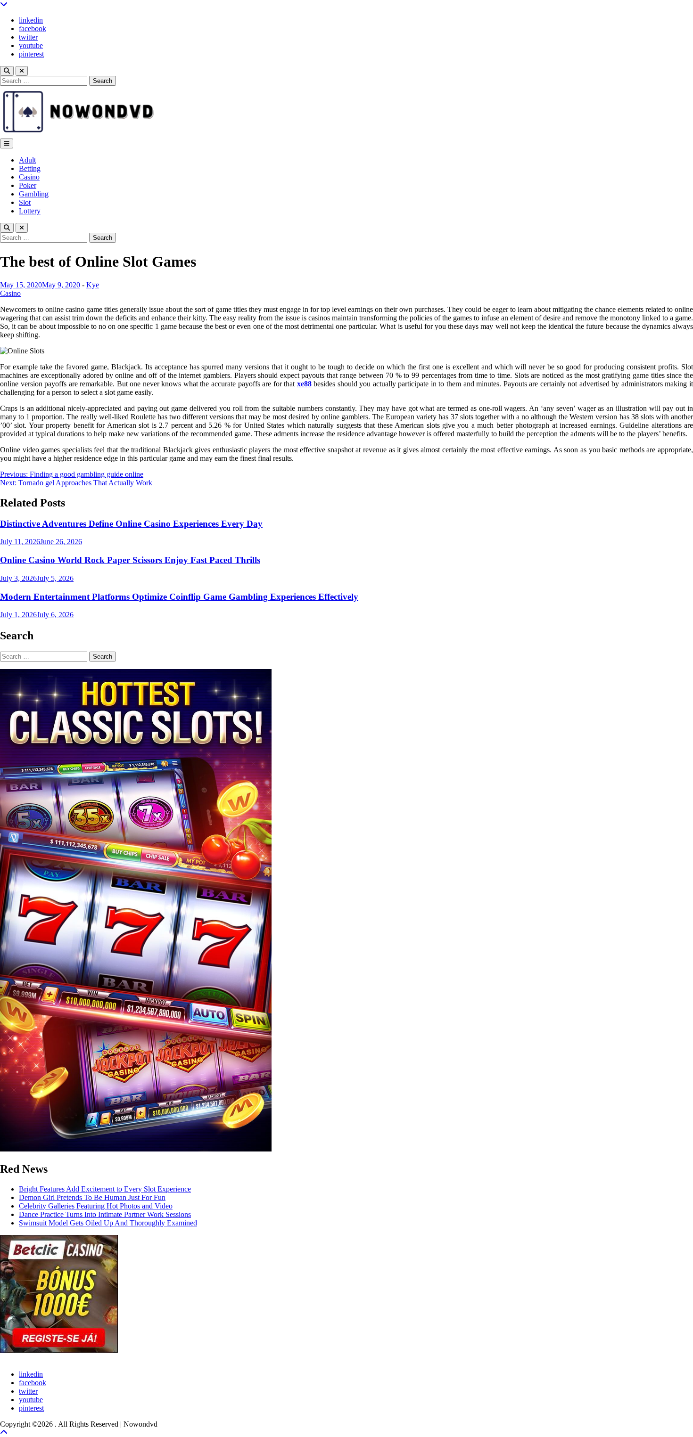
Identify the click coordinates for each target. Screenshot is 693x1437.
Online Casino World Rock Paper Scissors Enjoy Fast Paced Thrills (130, 560)
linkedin (31, 20)
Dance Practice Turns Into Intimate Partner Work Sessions (105, 1214)
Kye (92, 285)
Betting (30, 168)
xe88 (304, 384)
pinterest (31, 54)
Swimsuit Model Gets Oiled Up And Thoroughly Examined (108, 1223)
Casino (29, 177)
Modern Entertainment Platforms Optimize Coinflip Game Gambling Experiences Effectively (179, 597)
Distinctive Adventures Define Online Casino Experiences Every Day (131, 524)
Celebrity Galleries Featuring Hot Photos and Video (96, 1206)
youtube (31, 45)
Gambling (34, 194)
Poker (27, 185)
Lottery (30, 211)
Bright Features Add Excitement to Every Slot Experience (105, 1189)
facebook (32, 28)
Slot (25, 202)
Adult (27, 160)
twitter (28, 37)
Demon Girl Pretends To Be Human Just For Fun (92, 1197)
